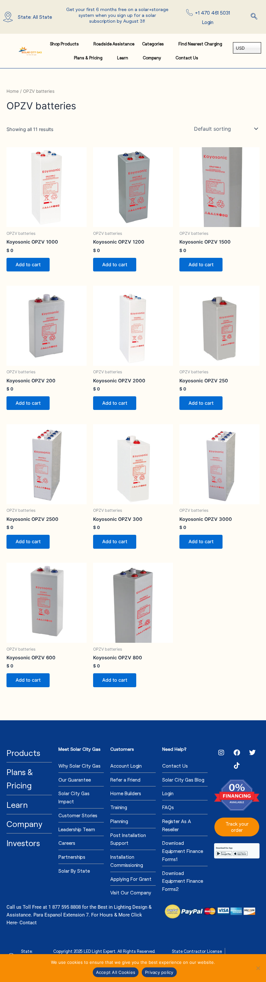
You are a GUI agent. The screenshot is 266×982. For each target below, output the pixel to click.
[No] (258, 968)
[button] (254, 16)
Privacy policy (159, 972)
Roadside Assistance (113, 43)
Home (12, 91)
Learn (122, 57)
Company (152, 57)
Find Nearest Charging (200, 43)
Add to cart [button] (28, 265)
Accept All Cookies (116, 972)
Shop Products (64, 43)
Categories (153, 43)
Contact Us (186, 57)
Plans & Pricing (88, 57)
